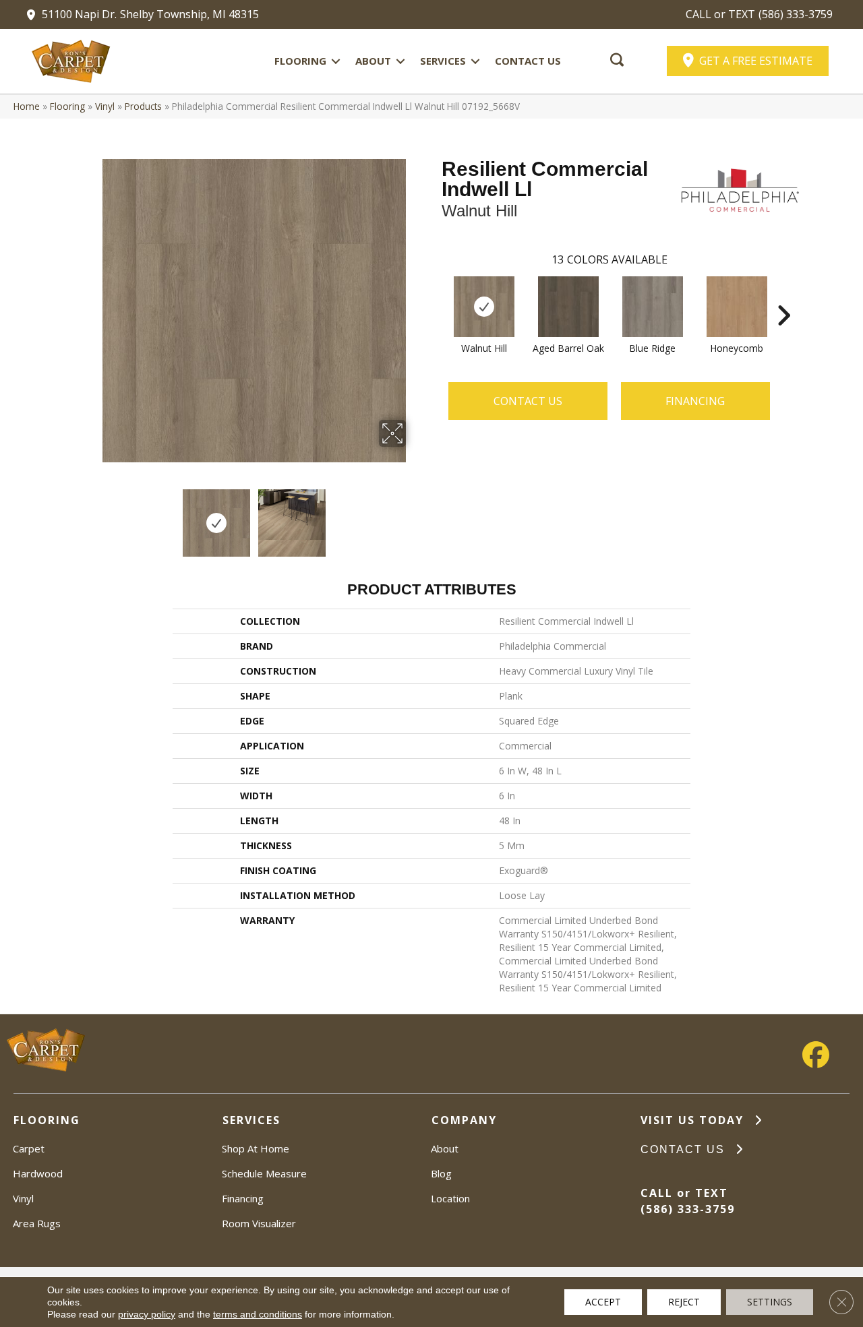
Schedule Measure (264, 1173)
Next (414, 516)
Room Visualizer (259, 1223)
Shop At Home (255, 1148)
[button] (335, 61)
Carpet (28, 1148)
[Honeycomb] (737, 306)
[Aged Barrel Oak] (568, 306)
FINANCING (695, 401)
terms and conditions (257, 1314)
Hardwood (38, 1173)
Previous (93, 516)
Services (443, 60)
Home (26, 106)
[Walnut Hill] (484, 306)
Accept (603, 1301)
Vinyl (105, 106)
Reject (684, 1301)
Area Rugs (37, 1223)
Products (143, 106)
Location (450, 1198)
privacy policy (146, 1314)
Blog (441, 1173)
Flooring (300, 60)
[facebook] (816, 1055)
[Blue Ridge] (652, 306)
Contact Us (528, 60)
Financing (243, 1198)
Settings (769, 1301)
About (373, 60)
